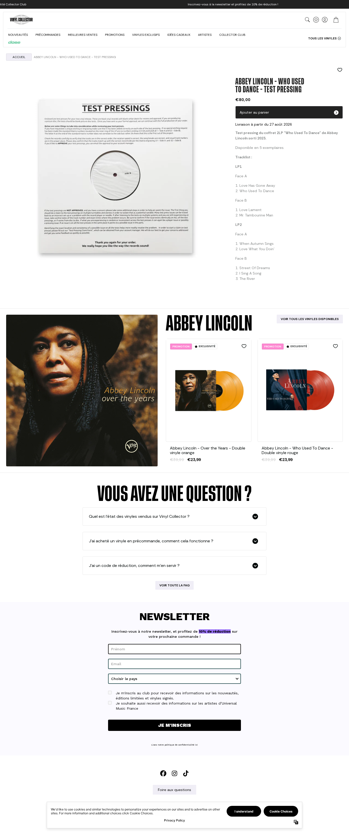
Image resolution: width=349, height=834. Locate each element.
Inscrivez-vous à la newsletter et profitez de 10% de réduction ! (233, 4)
